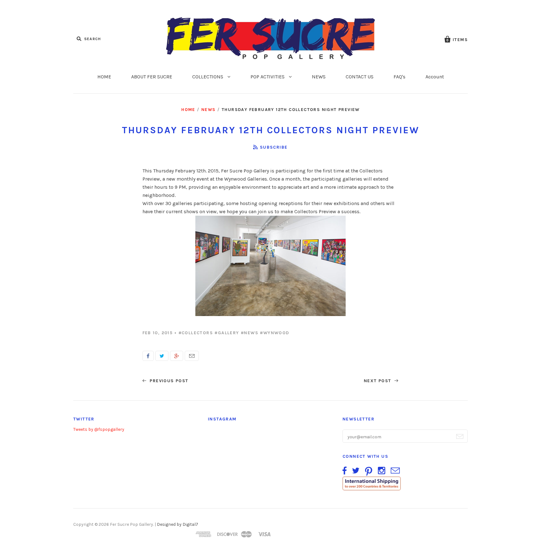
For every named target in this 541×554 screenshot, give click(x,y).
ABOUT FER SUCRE (151, 77)
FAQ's (399, 77)
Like (148, 356)
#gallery (226, 332)
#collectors (195, 332)
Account (434, 77)
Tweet (161, 356)
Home (188, 109)
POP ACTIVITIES (268, 77)
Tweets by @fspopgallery (98, 429)
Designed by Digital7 (177, 524)
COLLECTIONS (208, 77)
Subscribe (273, 147)
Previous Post (168, 380)
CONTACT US (360, 77)
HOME (104, 77)
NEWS (319, 77)
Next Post (378, 380)
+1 (176, 356)
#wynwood (274, 332)
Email (192, 356)
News (208, 109)
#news (249, 332)
